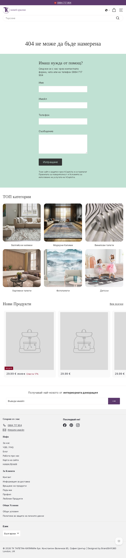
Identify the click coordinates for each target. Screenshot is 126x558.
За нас (6, 443)
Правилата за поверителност (53, 174)
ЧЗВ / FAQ (8, 447)
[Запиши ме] (114, 401)
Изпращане (50, 162)
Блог (5, 451)
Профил (7, 494)
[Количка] (114, 10)
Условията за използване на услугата (60, 175)
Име (41, 82)
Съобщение (46, 131)
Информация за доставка (16, 481)
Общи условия (10, 511)
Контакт (7, 477)
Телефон (44, 115)
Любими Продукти (13, 498)
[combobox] (63, 18)
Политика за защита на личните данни (23, 516)
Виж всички (116, 303)
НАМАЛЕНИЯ (10, 464)
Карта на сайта (11, 460)
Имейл (43, 98)
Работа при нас (11, 455)
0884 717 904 (64, 2)
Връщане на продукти (15, 485)
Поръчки (7, 490)
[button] (107, 10)
